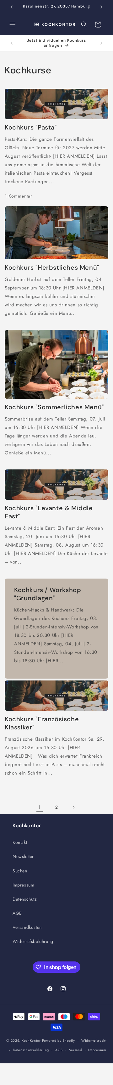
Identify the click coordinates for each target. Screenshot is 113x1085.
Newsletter (23, 856)
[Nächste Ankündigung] (101, 7)
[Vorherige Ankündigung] (12, 7)
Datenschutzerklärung (31, 1049)
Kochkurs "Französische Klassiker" (42, 723)
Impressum (23, 885)
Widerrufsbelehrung (33, 941)
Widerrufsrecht (94, 1040)
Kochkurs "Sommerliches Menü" (54, 407)
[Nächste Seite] (73, 807)
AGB (17, 913)
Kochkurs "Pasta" (31, 127)
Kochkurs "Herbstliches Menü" (52, 267)
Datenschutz (25, 899)
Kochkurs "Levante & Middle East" (49, 512)
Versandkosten (27, 927)
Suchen (20, 871)
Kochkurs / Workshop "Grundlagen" (47, 594)
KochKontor (31, 1040)
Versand (75, 1049)
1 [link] (39, 807)
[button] (12, 24)
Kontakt (20, 842)
